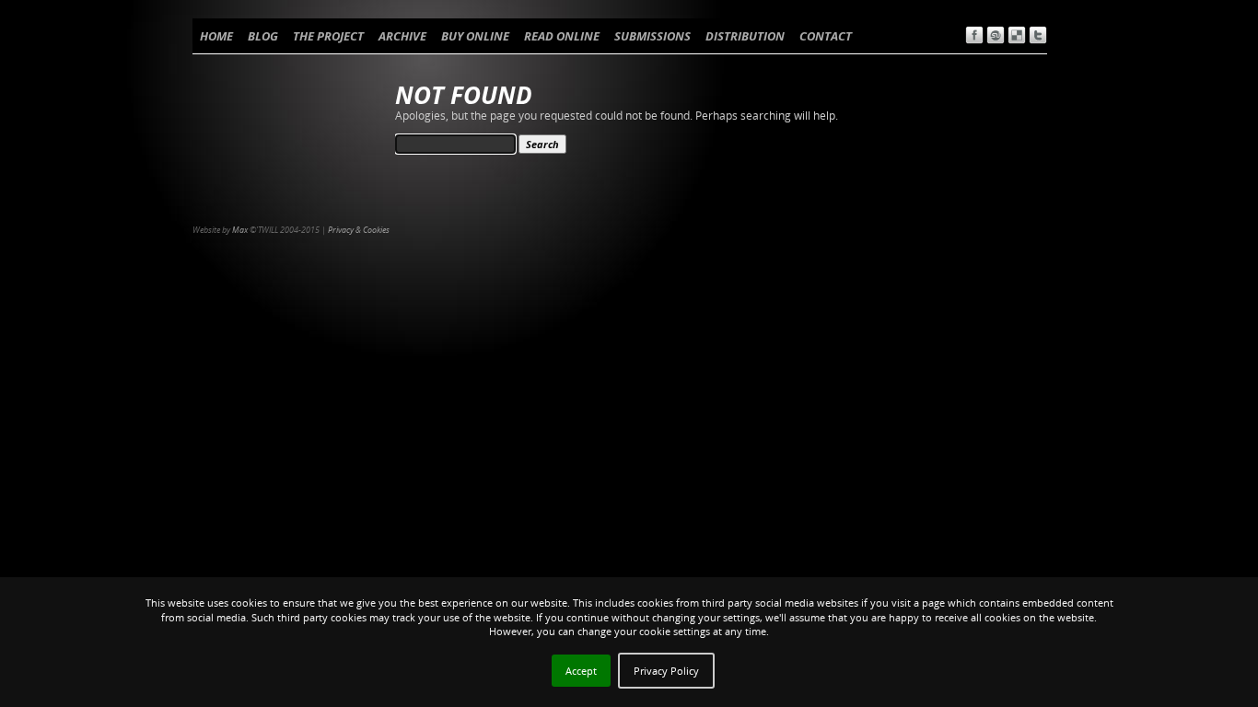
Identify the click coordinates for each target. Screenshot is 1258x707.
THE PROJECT (328, 36)
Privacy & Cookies (359, 230)
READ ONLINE (562, 36)
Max (240, 230)
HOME (216, 36)
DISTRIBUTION (745, 36)
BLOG (263, 36)
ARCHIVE (402, 36)
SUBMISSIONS (652, 36)
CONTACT (825, 36)
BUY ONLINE (475, 36)
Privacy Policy (666, 671)
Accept (581, 671)
